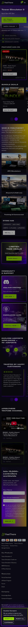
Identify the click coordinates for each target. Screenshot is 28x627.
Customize (8, 622)
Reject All (20, 618)
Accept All (8, 618)
